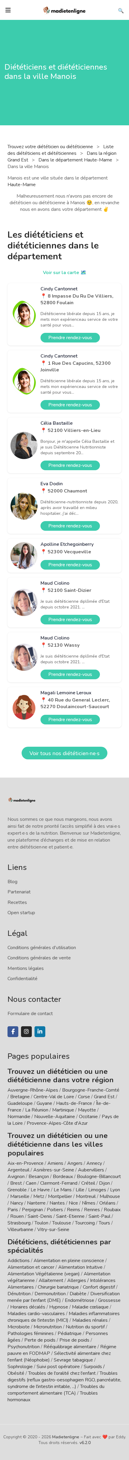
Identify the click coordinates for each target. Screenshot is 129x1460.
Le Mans (63, 1189)
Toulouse (61, 1223)
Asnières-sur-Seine (53, 1170)
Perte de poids (40, 1340)
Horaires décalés (27, 1307)
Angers (74, 1163)
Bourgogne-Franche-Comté (90, 1090)
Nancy (16, 1203)
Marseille (19, 1196)
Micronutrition (48, 1327)
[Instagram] (26, 1031)
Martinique (63, 1110)
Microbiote (19, 1327)
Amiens (55, 1163)
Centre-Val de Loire (54, 1096)
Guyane (44, 1103)
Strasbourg (19, 1223)
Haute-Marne (22, 184)
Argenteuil (18, 1170)
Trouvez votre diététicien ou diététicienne (51, 146)
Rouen (17, 1216)
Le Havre (40, 1189)
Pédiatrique (70, 1333)
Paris (13, 1209)
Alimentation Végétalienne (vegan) (44, 1274)
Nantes (57, 1203)
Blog (12, 881)
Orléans (107, 1203)
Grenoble (17, 1189)
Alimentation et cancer (31, 1267)
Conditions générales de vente (39, 958)
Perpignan (32, 1209)
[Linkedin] (39, 1031)
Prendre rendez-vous (70, 337)
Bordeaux (63, 1176)
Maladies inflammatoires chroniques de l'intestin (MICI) (64, 1317)
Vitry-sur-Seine (53, 1229)
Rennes (92, 1209)
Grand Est (104, 1096)
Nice (73, 1203)
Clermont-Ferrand (58, 1183)
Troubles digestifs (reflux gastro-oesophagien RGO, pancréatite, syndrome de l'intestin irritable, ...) (64, 1380)
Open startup (21, 912)
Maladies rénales (90, 1320)
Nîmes (88, 1203)
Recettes (17, 902)
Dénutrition (19, 1293)
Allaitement (51, 1280)
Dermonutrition (50, 1293)
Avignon (16, 1176)
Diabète (78, 1293)
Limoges (97, 1189)
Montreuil (86, 1196)
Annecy (94, 1163)
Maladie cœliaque (90, 1307)
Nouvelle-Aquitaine (54, 1116)
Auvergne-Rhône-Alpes (33, 1090)
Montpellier (60, 1196)
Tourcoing (85, 1223)
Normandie (19, 1116)
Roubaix (112, 1209)
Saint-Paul (99, 1216)
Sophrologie (20, 1366)
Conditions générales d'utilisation (42, 947)
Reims (73, 1209)
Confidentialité (23, 978)
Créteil (88, 1183)
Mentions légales (26, 968)
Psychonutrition (24, 1346)
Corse (84, 1096)
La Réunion (36, 1110)
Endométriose (79, 1300)
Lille (80, 1189)
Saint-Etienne (70, 1216)
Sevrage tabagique (73, 1360)
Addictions (19, 1260)
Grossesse (109, 1300)
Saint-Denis (40, 1216)
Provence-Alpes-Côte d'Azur (57, 1123)
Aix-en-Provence (26, 1163)
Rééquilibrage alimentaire (70, 1346)
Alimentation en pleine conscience (69, 1260)
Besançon (38, 1176)
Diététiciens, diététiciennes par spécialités (59, 1246)
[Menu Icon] (8, 10)
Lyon (115, 1189)
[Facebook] (13, 1031)
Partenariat (19, 892)
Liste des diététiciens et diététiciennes (61, 150)
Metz (38, 1196)
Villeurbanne (20, 1229)
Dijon (104, 1183)
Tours (104, 1223)
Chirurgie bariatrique (58, 1287)
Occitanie (88, 1116)
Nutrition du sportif (85, 1327)
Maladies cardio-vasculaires (36, 1313)
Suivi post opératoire (58, 1366)
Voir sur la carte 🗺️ (64, 272)
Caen (31, 1183)
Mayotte (87, 1110)
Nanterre (36, 1203)
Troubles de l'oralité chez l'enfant (62, 1373)
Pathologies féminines (31, 1333)
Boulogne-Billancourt (99, 1176)
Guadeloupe (20, 1103)
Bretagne (20, 1096)
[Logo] (64, 9)
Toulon (41, 1223)
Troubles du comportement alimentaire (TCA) (56, 1389)
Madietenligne (65, 1437)
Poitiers (55, 1209)
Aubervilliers (91, 1170)
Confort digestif (99, 1287)
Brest (16, 1183)
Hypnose (58, 1307)
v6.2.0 (85, 1443)
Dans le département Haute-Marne (75, 160)
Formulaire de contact (30, 1013)
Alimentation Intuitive (80, 1267)
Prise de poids (74, 1340)
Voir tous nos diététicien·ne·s (64, 753)
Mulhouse (110, 1196)
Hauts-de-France (74, 1103)
